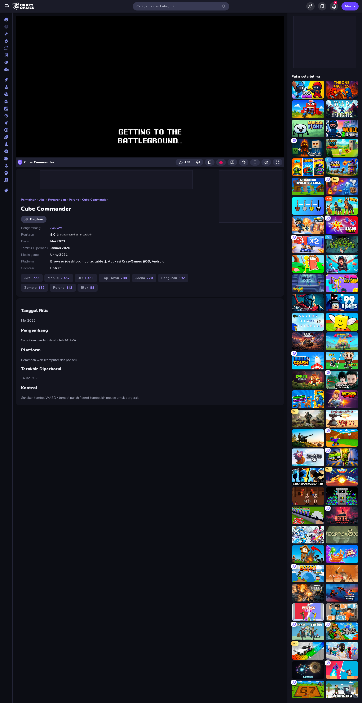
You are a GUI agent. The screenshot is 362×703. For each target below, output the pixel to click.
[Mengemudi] (6, 130)
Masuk (350, 6)
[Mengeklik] (6, 122)
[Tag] (6, 190)
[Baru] (6, 33)
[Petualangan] (6, 151)
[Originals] (6, 55)
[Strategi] (6, 172)
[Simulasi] (6, 165)
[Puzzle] (6, 158)
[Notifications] (334, 6)
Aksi (42, 200)
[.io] (6, 94)
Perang (74, 200)
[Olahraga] (6, 137)
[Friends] (310, 6)
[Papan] (6, 144)
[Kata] (6, 108)
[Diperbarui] (6, 48)
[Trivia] (6, 179)
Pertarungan (57, 200)
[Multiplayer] (6, 62)
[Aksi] (6, 80)
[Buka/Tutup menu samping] (7, 6)
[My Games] (322, 6)
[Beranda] (6, 19)
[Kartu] (6, 101)
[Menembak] (6, 115)
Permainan (28, 200)
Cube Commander (95, 200)
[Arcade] (6, 87)
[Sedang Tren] (6, 40)
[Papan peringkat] (6, 69)
